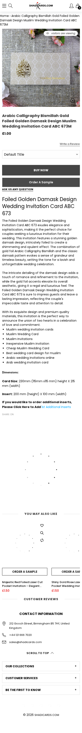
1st (43, 407)
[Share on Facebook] (4, 421)
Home (4, 16)
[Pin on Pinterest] (17, 421)
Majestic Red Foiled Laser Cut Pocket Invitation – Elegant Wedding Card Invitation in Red (23, 584)
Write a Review (70, 144)
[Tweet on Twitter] (10, 421)
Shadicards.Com (46, 715)
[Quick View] (42, 533)
